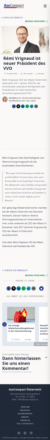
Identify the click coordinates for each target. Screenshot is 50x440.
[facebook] (14, 106)
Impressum (25, 407)
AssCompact (13, 438)
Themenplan (25, 420)
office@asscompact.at (28, 399)
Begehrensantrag (25, 414)
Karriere (25, 417)
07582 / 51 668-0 (27, 396)
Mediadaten (25, 410)
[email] (36, 106)
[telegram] (32, 106)
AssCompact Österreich (25, 389)
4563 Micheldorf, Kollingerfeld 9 (25, 394)
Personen (41, 73)
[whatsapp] (27, 106)
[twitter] (18, 106)
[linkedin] (23, 106)
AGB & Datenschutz (25, 424)
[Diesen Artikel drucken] (41, 288)
